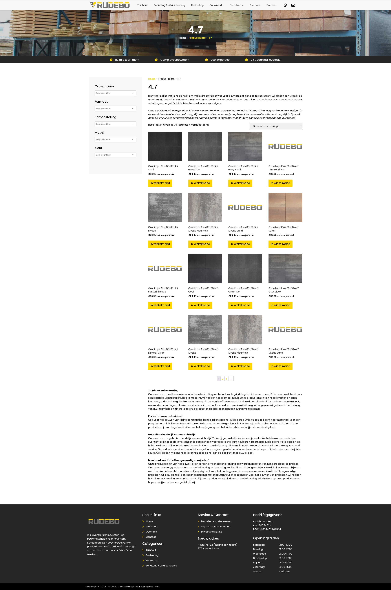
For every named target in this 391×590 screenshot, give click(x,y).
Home (182, 38)
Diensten (235, 5)
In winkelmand (160, 183)
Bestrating (197, 5)
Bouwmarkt (217, 5)
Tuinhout (142, 5)
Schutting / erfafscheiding (169, 5)
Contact (272, 5)
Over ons (255, 5)
